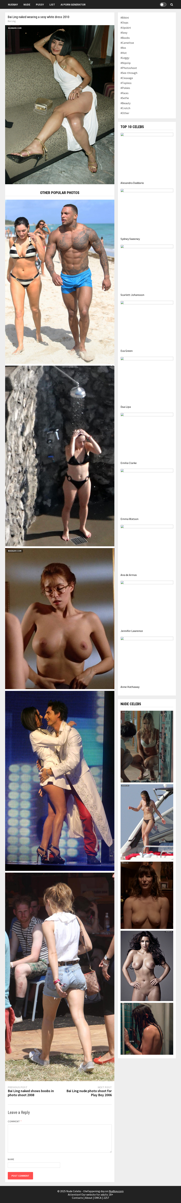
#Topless (126, 83)
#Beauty (125, 103)
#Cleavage (127, 78)
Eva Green (127, 351)
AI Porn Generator (73, 4)
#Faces (125, 93)
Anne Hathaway (130, 687)
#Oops (124, 22)
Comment (15, 1121)
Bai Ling (12, 21)
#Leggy (125, 58)
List (52, 4)
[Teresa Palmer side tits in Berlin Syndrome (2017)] (147, 1028)
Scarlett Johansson (132, 295)
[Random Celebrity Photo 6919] (59, 455)
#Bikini (125, 17)
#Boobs (125, 38)
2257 (106, 1197)
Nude (27, 4)
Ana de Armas (129, 575)
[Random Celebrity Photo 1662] (59, 976)
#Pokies (125, 88)
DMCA (97, 1197)
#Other (125, 113)
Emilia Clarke (129, 463)
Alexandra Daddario (132, 183)
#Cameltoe (127, 42)
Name (11, 1159)
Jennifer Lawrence (132, 631)
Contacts (77, 1197)
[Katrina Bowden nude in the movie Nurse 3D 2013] (147, 746)
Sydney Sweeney (130, 239)
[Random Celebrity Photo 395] (59, 281)
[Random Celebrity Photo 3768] (59, 780)
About (88, 1197)
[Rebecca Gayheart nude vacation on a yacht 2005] (147, 821)
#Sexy (124, 32)
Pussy (40, 4)
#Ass (123, 47)
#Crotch (125, 108)
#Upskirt (126, 27)
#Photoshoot (129, 68)
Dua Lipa (126, 406)
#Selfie (125, 98)
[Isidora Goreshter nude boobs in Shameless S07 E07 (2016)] (147, 895)
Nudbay (13, 4)
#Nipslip (126, 63)
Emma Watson (129, 519)
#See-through (129, 73)
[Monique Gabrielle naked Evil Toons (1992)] (59, 618)
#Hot (124, 53)
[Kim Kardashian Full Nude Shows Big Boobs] (147, 965)
